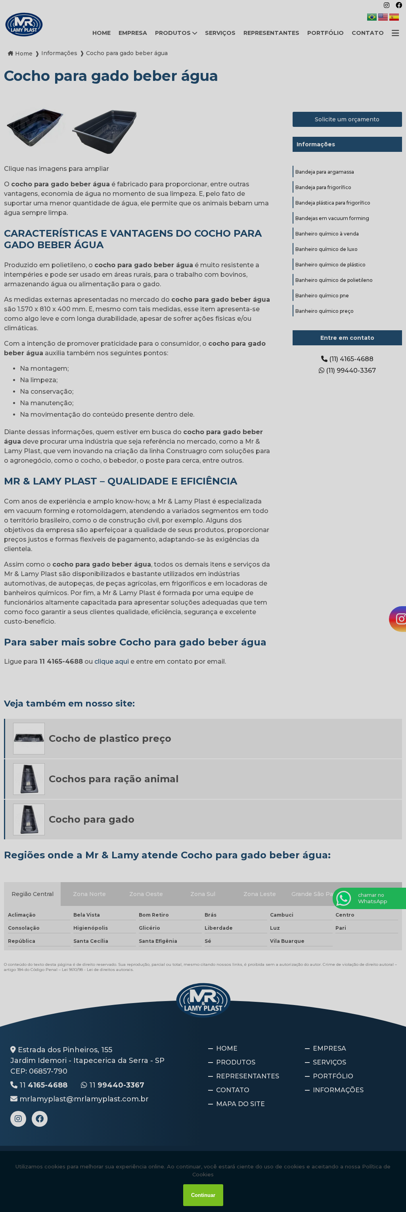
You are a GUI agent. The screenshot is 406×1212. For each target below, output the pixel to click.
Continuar (203, 1195)
